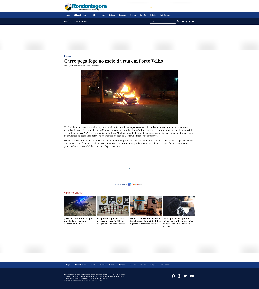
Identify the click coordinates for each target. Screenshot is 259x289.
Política (93, 15)
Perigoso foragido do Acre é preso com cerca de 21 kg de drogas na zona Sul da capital (111, 221)
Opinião (143, 15)
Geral (102, 15)
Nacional (112, 15)
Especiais (122, 15)
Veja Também (73, 193)
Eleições (153, 15)
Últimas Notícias (80, 15)
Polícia (133, 15)
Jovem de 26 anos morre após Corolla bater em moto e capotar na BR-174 (78, 221)
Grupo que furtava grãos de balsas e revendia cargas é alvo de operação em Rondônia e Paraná (178, 222)
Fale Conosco (165, 15)
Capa (68, 15)
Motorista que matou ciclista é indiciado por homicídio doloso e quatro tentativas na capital (145, 221)
